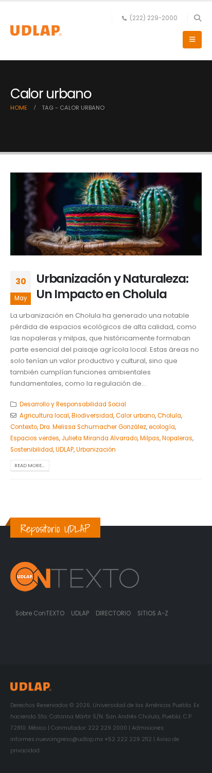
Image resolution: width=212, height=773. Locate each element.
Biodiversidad (92, 415)
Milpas (150, 438)
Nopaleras (177, 438)
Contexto (23, 427)
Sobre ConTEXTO (39, 613)
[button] (197, 18)
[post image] (106, 214)
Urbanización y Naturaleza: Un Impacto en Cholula (112, 286)
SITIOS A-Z (152, 613)
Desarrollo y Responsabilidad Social (73, 404)
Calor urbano (135, 415)
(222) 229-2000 (154, 18)
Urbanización (96, 449)
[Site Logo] (36, 30)
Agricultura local (44, 415)
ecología (162, 427)
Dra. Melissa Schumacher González (93, 427)
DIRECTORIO (114, 613)
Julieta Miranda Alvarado (99, 438)
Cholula (169, 415)
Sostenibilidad (31, 449)
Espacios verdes (34, 438)
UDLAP (65, 449)
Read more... (29, 465)
